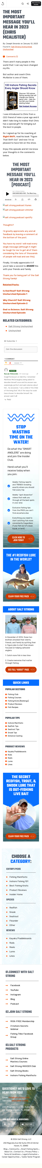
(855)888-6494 (20, 1100)
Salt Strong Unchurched (21, 47)
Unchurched (8, 49)
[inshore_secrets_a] (21, 96)
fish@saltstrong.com (19, 1097)
